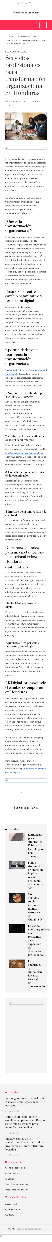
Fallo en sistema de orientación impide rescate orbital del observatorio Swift (36, 875)
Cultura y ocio (11, 1173)
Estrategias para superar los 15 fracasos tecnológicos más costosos (36, 845)
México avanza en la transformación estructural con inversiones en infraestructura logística (25, 1144)
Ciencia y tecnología (15, 1167)
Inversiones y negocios (16, 52)
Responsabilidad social (16, 1189)
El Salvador (10, 1178)
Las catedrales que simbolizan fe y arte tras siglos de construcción (36, 974)
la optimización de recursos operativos (24, 453)
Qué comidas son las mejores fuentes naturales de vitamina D (35, 907)
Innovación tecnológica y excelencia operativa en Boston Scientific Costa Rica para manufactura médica (25, 1122)
